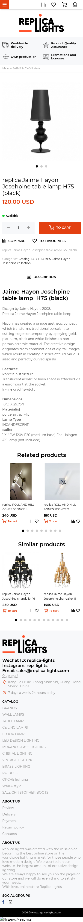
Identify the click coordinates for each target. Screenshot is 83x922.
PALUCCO (10, 773)
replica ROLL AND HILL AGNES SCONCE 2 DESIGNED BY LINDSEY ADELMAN (60, 507)
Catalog (24, 259)
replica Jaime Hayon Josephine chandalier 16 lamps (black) (18, 596)
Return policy (13, 827)
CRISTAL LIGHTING (17, 753)
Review (8, 808)
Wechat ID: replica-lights (28, 660)
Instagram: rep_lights (24, 665)
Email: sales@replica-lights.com (35, 670)
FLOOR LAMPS (14, 734)
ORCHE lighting (15, 779)
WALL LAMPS (13, 714)
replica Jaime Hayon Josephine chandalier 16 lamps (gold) (60, 596)
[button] (37, 166)
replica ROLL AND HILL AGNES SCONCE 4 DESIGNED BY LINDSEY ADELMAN (18, 507)
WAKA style (11, 786)
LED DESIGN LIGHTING (20, 740)
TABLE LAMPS (41, 259)
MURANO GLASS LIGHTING (24, 747)
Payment (9, 821)
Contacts (9, 834)
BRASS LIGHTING (16, 766)
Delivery (9, 814)
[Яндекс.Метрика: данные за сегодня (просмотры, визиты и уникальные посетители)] (16, 919)
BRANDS (9, 708)
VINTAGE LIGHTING (17, 760)
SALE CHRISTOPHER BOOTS (25, 792)
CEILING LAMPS (15, 727)
